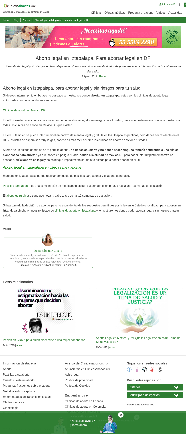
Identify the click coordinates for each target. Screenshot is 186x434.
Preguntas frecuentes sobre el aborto (26, 385)
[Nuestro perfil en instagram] (137, 370)
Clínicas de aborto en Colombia (85, 406)
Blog (15, 20)
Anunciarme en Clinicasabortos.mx (87, 369)
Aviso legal (72, 374)
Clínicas (96, 12)
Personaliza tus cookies (140, 404)
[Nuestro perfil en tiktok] (144, 370)
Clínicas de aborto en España (84, 401)
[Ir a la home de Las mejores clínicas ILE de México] (26, 6)
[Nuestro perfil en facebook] (129, 370)
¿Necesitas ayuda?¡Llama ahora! (82, 422)
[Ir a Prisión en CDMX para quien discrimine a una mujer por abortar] (46, 310)
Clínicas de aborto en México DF (24, 110)
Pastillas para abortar (16, 185)
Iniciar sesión (168, 4)
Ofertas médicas (114, 12)
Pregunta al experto (140, 12)
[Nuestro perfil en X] (159, 370)
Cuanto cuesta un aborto (19, 380)
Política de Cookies (77, 385)
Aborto (26, 20)
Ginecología (11, 407)
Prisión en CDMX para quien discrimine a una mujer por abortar (44, 340)
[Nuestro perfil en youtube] (152, 370)
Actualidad (175, 12)
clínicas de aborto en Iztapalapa (75, 210)
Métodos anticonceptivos (19, 391)
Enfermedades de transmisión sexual (27, 396)
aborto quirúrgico (17, 195)
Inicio (6, 20)
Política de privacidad (79, 380)
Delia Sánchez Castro (48, 250)
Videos (160, 12)
